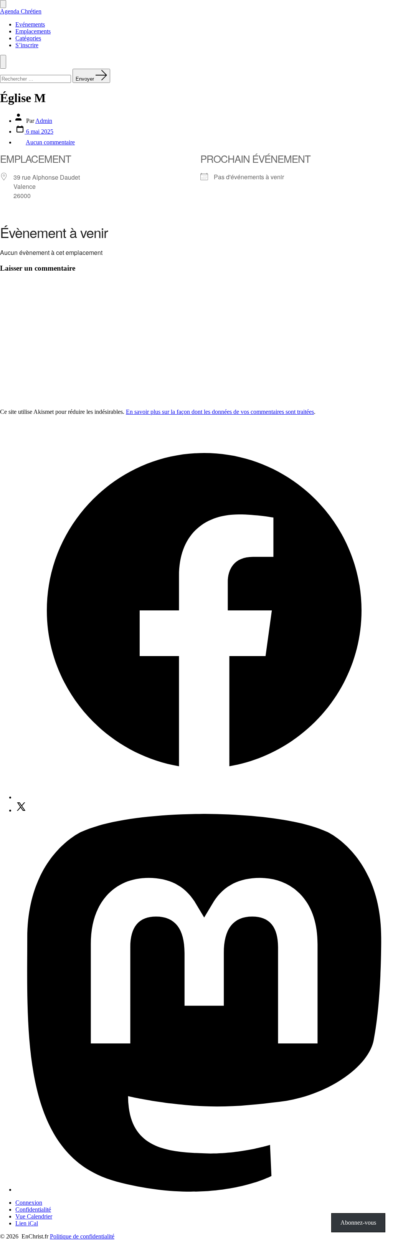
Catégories (28, 38)
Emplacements (33, 31)
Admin (43, 120)
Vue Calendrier (33, 1216)
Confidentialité (33, 1209)
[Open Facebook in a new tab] (204, 797)
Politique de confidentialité (82, 1236)
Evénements (30, 24)
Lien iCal (26, 1223)
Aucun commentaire (50, 142)
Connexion (28, 1202)
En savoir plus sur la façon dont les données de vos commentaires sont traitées (220, 411)
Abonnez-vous (358, 1222)
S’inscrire (26, 45)
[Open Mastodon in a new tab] (204, 1189)
